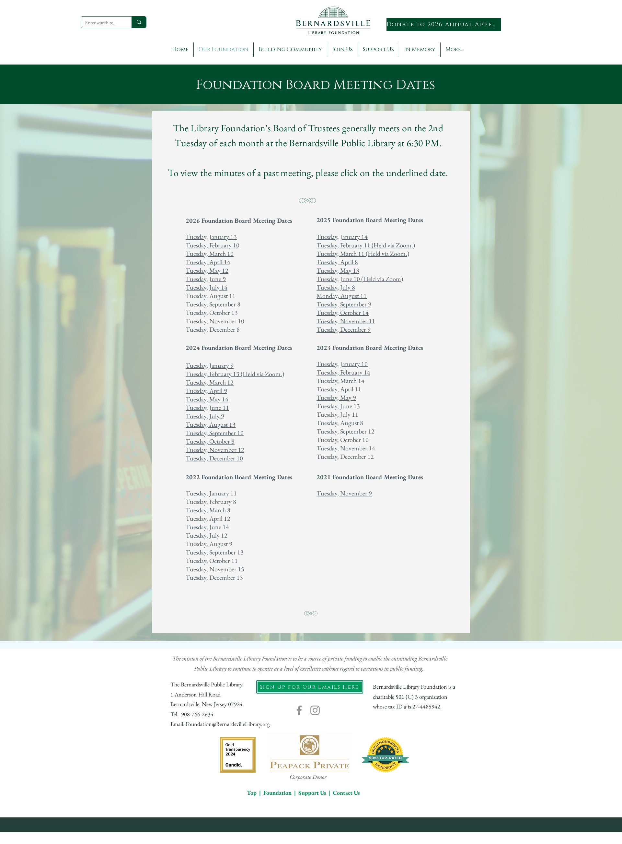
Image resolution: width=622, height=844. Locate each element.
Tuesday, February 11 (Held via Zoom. (365, 245)
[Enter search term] (139, 22)
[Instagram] (315, 710)
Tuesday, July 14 (206, 287)
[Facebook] (299, 710)
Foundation (277, 792)
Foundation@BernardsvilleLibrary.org (228, 724)
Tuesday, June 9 (206, 279)
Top (252, 792)
